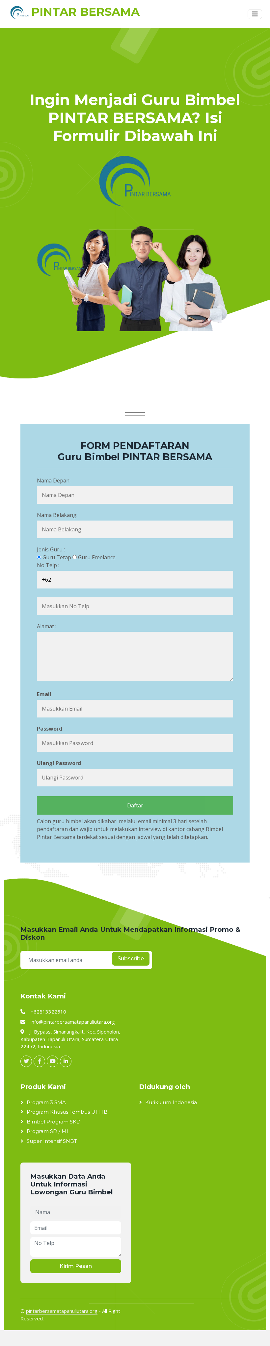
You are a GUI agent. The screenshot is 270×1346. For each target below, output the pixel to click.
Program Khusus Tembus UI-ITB (67, 1112)
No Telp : (48, 565)
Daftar (135, 805)
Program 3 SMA (46, 1102)
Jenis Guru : (51, 549)
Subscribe (131, 958)
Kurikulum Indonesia (171, 1102)
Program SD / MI (47, 1131)
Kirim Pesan (76, 1266)
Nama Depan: (53, 480)
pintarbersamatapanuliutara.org (61, 1311)
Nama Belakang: (57, 515)
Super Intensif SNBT (52, 1141)
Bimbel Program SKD (54, 1122)
